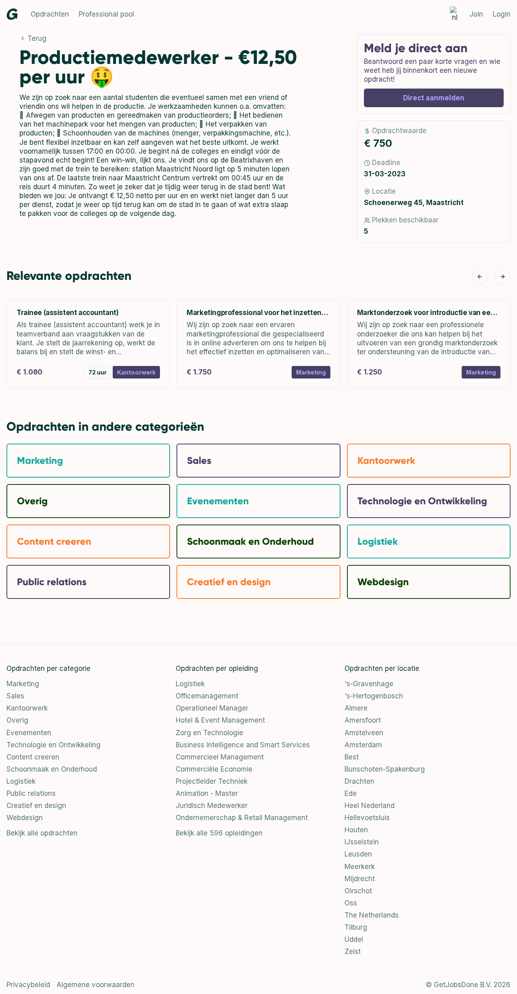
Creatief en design (36, 806)
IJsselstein (362, 842)
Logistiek (21, 781)
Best (352, 757)
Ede (351, 793)
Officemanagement (207, 696)
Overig (17, 720)
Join (476, 14)
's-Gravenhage (369, 684)
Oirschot (358, 891)
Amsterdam (363, 745)
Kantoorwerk (27, 708)
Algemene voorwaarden (96, 985)
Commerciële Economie (214, 769)
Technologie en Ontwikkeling (53, 745)
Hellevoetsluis (367, 818)
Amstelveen (364, 733)
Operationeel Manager (212, 708)
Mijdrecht (360, 879)
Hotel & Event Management (220, 720)
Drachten (359, 781)
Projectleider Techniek (212, 781)
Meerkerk (360, 867)
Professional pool (106, 14)
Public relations (31, 793)
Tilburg (356, 927)
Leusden (358, 854)
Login (502, 14)
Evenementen (28, 733)
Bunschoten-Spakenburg (385, 769)
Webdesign (24, 818)
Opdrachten (50, 14)
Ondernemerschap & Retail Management (242, 818)
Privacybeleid (28, 985)
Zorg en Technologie (209, 733)
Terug (36, 38)
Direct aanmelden (433, 98)
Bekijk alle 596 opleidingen (219, 833)
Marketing (22, 684)
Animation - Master (207, 793)
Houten (356, 830)
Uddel (354, 939)
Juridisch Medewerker (212, 806)
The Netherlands (372, 915)
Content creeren (32, 757)
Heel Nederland (370, 806)
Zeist (353, 951)
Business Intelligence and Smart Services (243, 745)
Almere (356, 708)
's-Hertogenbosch (374, 696)
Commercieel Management (220, 757)
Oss (351, 903)
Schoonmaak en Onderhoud (51, 769)
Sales (15, 696)
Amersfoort (363, 720)
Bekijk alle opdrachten (42, 833)
